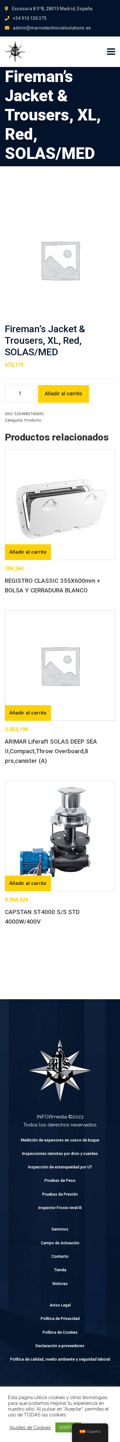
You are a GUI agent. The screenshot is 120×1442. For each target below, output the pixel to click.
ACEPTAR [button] (68, 1427)
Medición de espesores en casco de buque (60, 1140)
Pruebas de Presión (60, 1194)
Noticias (60, 1283)
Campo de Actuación (60, 1242)
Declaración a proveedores (60, 1345)
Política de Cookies (60, 1332)
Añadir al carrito (63, 394)
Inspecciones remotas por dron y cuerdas (60, 1153)
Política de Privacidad (60, 1318)
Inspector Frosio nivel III (60, 1207)
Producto (32, 420)
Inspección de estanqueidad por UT (60, 1167)
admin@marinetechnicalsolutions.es (52, 27)
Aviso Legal (60, 1305)
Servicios (60, 1229)
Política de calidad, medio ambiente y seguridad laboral (60, 1359)
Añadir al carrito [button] (27, 552)
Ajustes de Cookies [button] (30, 1427)
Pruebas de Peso (60, 1180)
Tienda (60, 1269)
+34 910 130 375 (29, 18)
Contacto (60, 1256)
